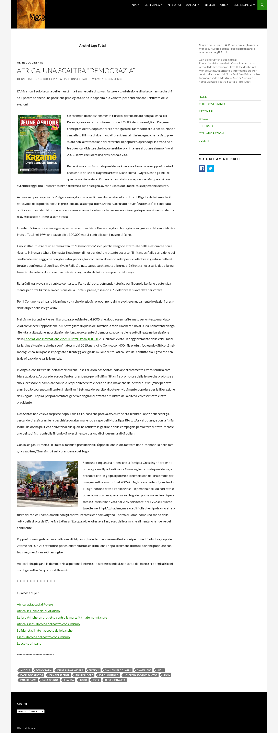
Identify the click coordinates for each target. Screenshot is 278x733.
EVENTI (204, 140)
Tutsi (96, 680)
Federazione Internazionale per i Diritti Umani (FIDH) (61, 339)
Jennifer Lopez (84, 675)
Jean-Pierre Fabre (59, 675)
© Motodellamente (27, 728)
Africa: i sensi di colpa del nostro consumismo (48, 624)
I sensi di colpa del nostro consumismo (43, 637)
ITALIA (133, 4)
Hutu (160, 670)
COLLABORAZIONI (212, 133)
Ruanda (69, 680)
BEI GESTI (210, 4)
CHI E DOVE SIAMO (212, 104)
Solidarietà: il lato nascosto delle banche (44, 630)
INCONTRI (206, 111)
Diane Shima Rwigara (70, 670)
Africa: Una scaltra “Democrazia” (76, 70)
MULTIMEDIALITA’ (243, 4)
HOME (203, 96)
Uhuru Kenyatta (115, 680)
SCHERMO (206, 126)
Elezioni (94, 670)
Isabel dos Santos (31, 675)
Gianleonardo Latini (75, 78)
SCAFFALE (191, 4)
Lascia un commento (108, 78)
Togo (83, 680)
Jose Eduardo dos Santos (140, 675)
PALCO (203, 118)
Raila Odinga (50, 680)
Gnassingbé (144, 670)
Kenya (166, 675)
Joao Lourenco (109, 675)
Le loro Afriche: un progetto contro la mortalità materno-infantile (62, 617)
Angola (25, 670)
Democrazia (44, 670)
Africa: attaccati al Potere (35, 604)
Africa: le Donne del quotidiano (38, 611)
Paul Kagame (28, 680)
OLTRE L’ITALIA (152, 4)
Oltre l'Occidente (30, 62)
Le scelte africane (29, 643)
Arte (222, 4)
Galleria (26, 78)
